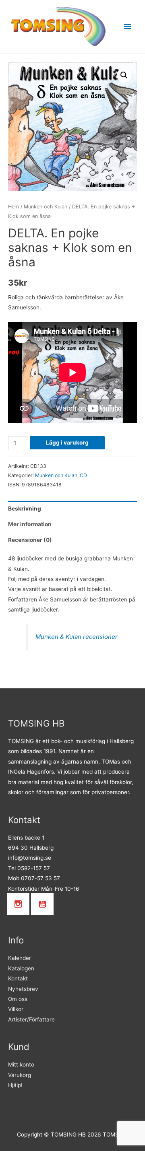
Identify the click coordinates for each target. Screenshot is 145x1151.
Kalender (19, 958)
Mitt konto (21, 1064)
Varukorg (19, 1075)
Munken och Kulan (45, 207)
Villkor (15, 1009)
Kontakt (18, 978)
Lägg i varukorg (67, 442)
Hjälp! (15, 1085)
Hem (13, 207)
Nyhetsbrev (23, 989)
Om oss (17, 999)
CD (83, 475)
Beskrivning (24, 508)
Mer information (30, 524)
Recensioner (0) (30, 540)
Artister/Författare (31, 1019)
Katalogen (21, 968)
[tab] (72, 509)
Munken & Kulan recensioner (76, 636)
